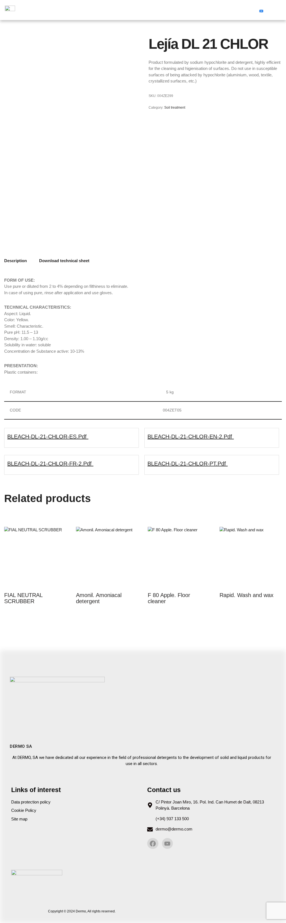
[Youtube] (261, 10)
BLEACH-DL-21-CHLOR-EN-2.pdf (190, 437)
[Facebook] (250, 10)
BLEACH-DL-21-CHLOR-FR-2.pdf (50, 464)
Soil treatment (174, 107)
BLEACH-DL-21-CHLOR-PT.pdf (187, 464)
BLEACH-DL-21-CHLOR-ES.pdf (47, 437)
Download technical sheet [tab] (64, 260)
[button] (143, 10)
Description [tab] (15, 260)
